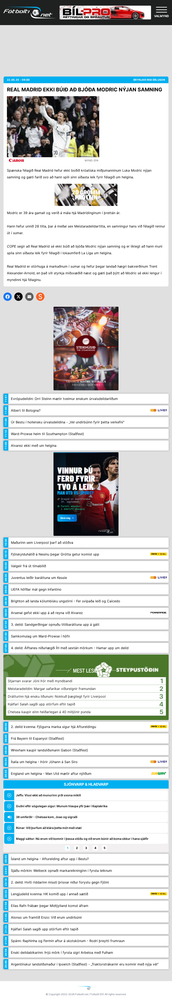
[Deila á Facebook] (7, 296)
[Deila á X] (18, 296)
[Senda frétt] (29, 296)
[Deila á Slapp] (40, 296)
